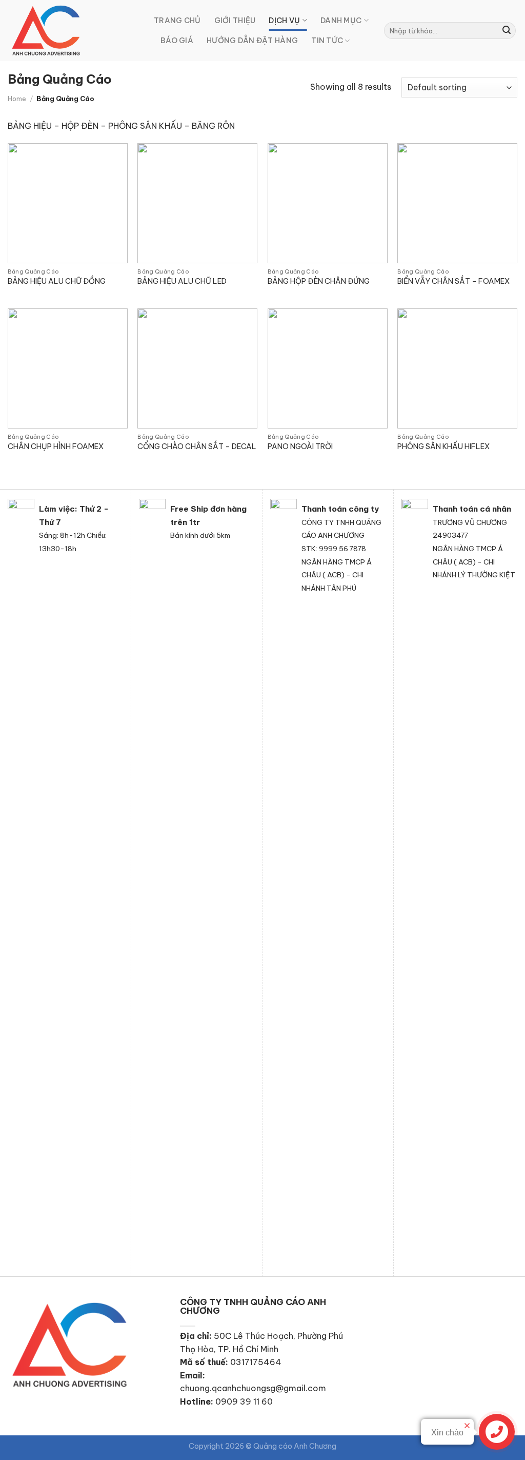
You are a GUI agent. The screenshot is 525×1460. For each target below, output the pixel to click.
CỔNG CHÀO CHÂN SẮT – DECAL (196, 446)
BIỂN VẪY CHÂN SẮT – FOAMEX (453, 281)
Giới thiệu (235, 20)
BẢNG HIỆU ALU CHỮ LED (182, 281)
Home (17, 98)
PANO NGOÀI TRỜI (300, 446)
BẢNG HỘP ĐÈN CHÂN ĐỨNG (319, 281)
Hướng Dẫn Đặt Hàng (252, 40)
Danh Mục (340, 20)
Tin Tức (327, 40)
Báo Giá (176, 40)
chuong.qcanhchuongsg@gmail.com (253, 1388)
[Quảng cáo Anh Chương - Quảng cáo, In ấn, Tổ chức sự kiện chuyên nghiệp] (73, 30)
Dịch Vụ (284, 20)
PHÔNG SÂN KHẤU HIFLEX (443, 446)
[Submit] (506, 31)
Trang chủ (177, 20)
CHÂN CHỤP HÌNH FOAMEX (56, 446)
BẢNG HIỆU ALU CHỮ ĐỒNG (57, 281)
